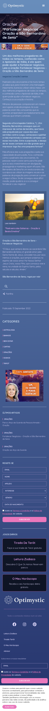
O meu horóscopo (11, 645)
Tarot (6, 363)
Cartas (7, 347)
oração (16, 76)
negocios (7, 76)
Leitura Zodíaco (10, 633)
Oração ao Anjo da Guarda (15, 450)
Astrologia (9, 330)
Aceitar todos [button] (9, 707)
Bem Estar (8, 341)
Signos (7, 358)
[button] (43, 5)
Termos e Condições (21, 511)
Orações (10, 24)
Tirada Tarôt (9, 639)
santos (24, 76)
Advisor (7, 651)
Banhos (7, 335)
